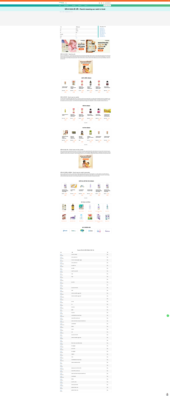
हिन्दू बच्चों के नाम (102, 28)
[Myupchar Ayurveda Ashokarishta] (82, 132)
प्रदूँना (61, 359)
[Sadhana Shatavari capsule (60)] (90, 132)
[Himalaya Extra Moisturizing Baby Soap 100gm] (65, 186)
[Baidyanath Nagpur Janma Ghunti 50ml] (82, 83)
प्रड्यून (61, 379)
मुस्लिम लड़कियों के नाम (103, 33)
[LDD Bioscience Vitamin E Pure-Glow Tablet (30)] (107, 110)
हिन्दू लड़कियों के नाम (102, 30)
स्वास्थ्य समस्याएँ (66, 5)
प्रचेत (61, 259)
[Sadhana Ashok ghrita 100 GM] (65, 83)
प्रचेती (61, 265)
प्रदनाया (61, 345)
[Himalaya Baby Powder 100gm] (90, 186)
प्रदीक (61, 284)
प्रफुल (61, 390)
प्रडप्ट (61, 329)
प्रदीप (61, 287)
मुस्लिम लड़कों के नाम (102, 32)
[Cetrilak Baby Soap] (73, 186)
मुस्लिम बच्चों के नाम (102, 31)
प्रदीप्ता (61, 296)
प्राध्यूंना (61, 323)
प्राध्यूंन (61, 320)
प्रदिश (61, 340)
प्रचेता (61, 254)
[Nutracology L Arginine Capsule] (107, 83)
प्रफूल (61, 387)
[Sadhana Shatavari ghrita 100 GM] (73, 83)
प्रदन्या (61, 279)
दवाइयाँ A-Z (79, 5)
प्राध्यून (61, 326)
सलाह (60, 5)
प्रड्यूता (61, 384)
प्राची (61, 268)
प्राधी (61, 309)
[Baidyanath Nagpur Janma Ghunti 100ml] (98, 83)
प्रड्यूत (61, 381)
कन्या (76, 37)
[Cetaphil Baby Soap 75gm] (82, 186)
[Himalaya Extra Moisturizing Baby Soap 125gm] (98, 186)
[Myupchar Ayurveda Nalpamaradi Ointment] (73, 132)
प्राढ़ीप (61, 307)
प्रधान (61, 304)
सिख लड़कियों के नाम (102, 36)
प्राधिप (61, 312)
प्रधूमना (61, 315)
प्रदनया (61, 351)
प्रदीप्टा (61, 293)
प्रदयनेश (61, 368)
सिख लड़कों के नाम (102, 35)
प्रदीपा (61, 290)
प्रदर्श (61, 282)
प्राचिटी (61, 271)
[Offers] (99, 2)
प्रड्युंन (61, 373)
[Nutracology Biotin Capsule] (98, 110)
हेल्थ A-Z (86, 5)
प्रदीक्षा (61, 332)
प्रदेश (61, 301)
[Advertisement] (85, 19)
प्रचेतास (61, 257)
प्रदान (61, 276)
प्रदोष (61, 354)
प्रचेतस (61, 262)
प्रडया (61, 365)
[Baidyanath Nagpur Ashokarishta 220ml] (90, 83)
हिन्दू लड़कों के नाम (102, 29)
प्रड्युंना (61, 376)
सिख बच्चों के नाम (102, 34)
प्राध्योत (61, 318)
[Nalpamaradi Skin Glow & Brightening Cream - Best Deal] (65, 132)
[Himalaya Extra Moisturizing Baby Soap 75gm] (107, 186)
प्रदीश (61, 298)
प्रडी (60, 362)
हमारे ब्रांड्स (73, 5)
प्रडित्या (61, 343)
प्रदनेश (61, 348)
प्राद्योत (61, 370)
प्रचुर (61, 273)
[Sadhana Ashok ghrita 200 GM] (98, 132)
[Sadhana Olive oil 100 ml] (65, 110)
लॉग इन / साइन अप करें (107, 5)
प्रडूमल (61, 356)
